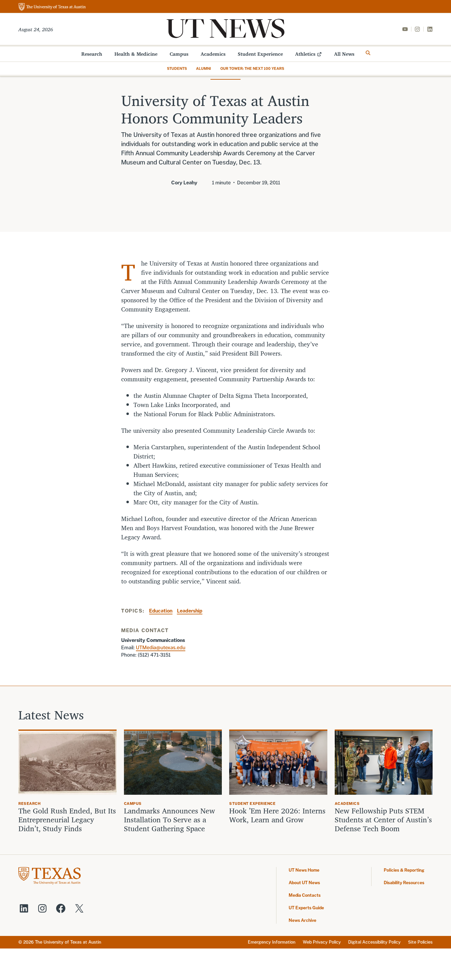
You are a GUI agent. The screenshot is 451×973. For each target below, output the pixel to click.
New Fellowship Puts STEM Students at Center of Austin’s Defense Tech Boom (383, 819)
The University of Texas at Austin (68, 942)
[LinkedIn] (430, 29)
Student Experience (260, 54)
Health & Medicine (135, 54)
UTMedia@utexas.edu (160, 648)
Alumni (203, 68)
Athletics (305, 54)
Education (160, 611)
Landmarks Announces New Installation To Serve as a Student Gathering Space (169, 819)
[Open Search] (368, 53)
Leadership (189, 611)
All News (344, 54)
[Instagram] (417, 29)
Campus (179, 54)
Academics (213, 54)
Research (91, 54)
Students (177, 68)
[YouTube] (405, 29)
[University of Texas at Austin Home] (52, 7)
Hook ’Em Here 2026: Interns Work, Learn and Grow (277, 815)
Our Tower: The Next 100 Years (252, 68)
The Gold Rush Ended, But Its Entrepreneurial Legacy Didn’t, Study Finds (67, 819)
